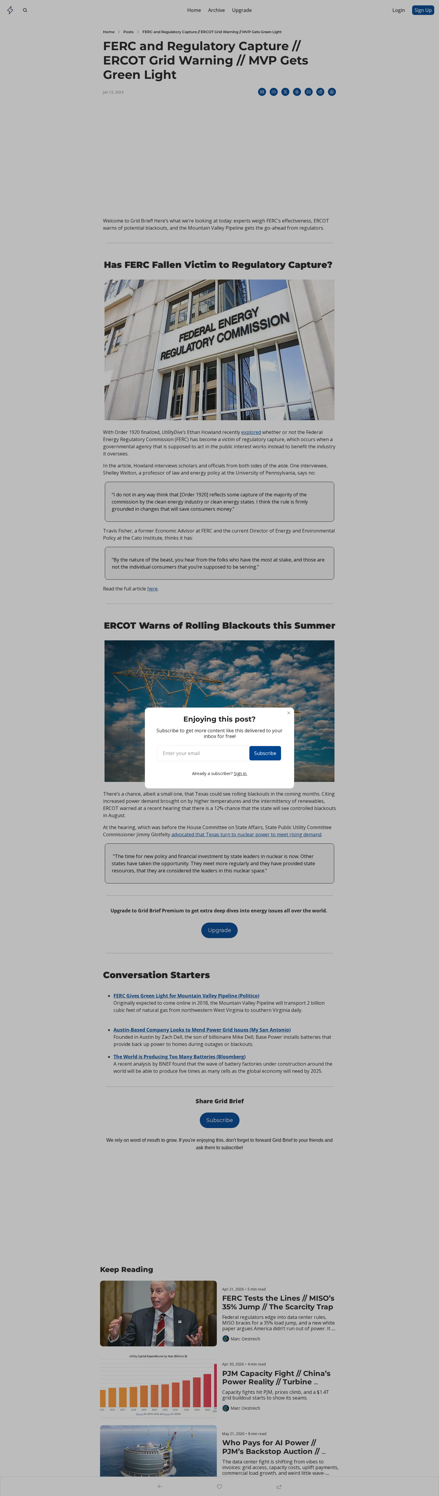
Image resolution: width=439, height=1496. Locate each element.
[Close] (288, 713)
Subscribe (265, 753)
